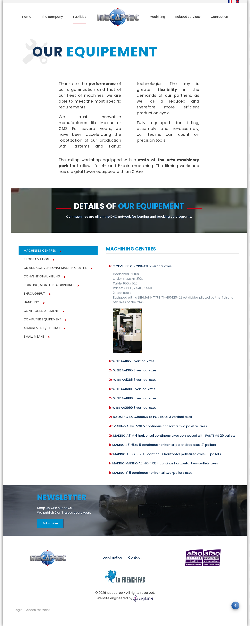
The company (52, 16)
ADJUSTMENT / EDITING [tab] (42, 328)
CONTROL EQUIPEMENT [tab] (41, 311)
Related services (188, 16)
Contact (135, 557)
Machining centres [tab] (40, 250)
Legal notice (112, 557)
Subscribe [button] (50, 523)
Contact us (219, 16)
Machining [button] (157, 16)
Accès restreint (38, 610)
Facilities (79, 16)
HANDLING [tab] (31, 302)
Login (18, 610)
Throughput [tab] (34, 293)
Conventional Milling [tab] (42, 276)
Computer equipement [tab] (42, 319)
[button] (235, 605)
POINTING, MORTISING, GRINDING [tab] (49, 285)
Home (26, 16)
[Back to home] (117, 17)
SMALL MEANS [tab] (34, 336)
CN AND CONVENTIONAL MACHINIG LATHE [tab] (55, 268)
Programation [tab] (36, 259)
